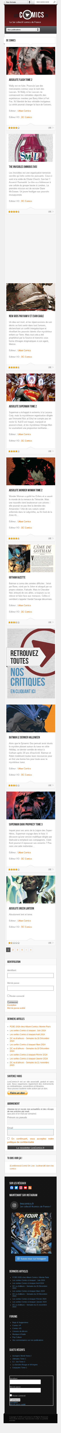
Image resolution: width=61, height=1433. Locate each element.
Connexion (13, 1002)
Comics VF (16, 1325)
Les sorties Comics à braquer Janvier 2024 (29, 1058)
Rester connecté (17, 996)
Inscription (11, 1005)
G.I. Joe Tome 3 (18, 1362)
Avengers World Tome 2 (21, 1356)
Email (10, 1128)
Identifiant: (11, 970)
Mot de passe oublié (16, 1008)
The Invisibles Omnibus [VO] (23, 167)
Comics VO (16, 1328)
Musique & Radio (19, 1334)
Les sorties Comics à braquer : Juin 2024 (28, 1030)
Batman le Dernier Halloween (24, 737)
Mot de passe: (13, 983)
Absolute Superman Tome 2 (23, 406)
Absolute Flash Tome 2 (20, 80)
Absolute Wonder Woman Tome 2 (25, 490)
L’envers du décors (19, 1331)
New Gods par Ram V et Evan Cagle (26, 316)
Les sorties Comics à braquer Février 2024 (28, 1055)
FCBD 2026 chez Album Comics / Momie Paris (30, 1026)
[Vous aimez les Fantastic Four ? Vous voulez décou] (31, 1233)
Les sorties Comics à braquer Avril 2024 (27, 1034)
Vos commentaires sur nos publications (27, 1340)
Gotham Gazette (17, 577)
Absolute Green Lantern (21, 908)
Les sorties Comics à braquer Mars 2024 (28, 1044)
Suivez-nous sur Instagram (33, 1259)
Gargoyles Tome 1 (19, 1368)
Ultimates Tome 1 (19, 1359)
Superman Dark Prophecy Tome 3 (26, 824)
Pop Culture (17, 1337)
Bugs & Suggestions (20, 1322)
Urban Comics (24, 111)
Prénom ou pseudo (17, 1117)
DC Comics (26, 117)
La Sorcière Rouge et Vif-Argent (24, 1365)
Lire (49, 127)
